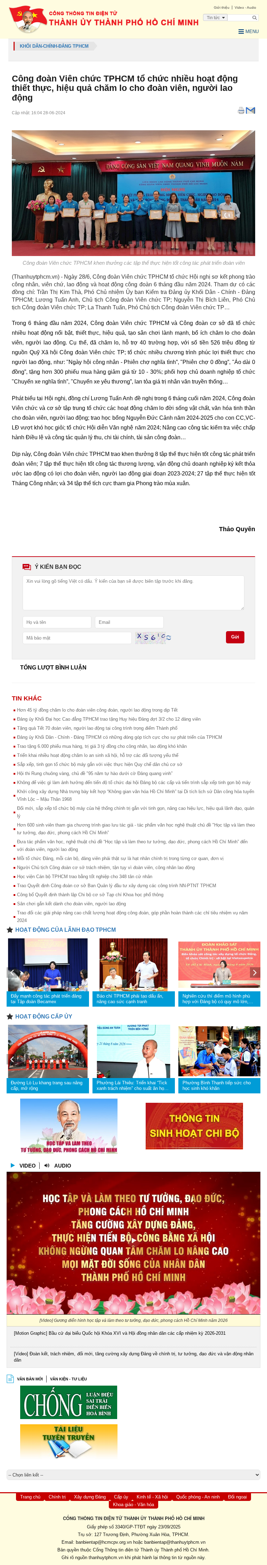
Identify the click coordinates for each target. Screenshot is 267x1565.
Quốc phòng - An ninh (198, 1497)
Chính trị (57, 1497)
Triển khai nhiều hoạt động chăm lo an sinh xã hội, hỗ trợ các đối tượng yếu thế (97, 755)
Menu (252, 31)
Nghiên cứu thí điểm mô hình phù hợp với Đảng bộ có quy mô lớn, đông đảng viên (216, 999)
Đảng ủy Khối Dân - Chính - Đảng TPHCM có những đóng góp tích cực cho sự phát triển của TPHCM (119, 737)
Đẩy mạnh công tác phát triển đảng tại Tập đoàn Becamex (46, 998)
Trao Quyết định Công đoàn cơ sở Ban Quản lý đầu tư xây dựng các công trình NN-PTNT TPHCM (116, 885)
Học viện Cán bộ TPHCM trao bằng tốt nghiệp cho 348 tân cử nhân (84, 876)
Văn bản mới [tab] (30, 1379)
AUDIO (62, 1166)
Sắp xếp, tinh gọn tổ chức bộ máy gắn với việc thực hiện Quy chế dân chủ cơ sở (100, 764)
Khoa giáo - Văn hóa (133, 1504)
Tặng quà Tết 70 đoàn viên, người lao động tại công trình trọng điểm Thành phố (97, 728)
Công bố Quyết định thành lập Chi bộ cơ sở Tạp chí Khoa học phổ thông (90, 894)
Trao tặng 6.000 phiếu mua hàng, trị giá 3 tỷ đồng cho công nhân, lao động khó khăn (102, 746)
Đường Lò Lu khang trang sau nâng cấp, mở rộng (46, 1085)
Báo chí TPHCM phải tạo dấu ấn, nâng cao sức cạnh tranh (130, 998)
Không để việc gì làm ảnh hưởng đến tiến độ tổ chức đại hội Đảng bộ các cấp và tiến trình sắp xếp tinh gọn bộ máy (134, 782)
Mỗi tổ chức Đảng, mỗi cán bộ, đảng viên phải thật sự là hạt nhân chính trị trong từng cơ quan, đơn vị (120, 858)
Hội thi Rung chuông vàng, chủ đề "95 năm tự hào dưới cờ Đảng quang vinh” (94, 773)
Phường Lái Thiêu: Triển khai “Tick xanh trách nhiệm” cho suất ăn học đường (132, 1085)
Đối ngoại (237, 1497)
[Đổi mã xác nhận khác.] (168, 637)
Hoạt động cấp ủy (43, 1017)
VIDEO (27, 1166)
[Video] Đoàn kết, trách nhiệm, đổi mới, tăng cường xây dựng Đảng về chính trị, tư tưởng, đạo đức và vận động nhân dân (133, 1357)
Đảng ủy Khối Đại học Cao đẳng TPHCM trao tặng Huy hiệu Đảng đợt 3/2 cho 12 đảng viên (109, 719)
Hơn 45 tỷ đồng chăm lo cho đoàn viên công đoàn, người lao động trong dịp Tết (97, 710)
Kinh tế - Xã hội (152, 1497)
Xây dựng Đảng (90, 1497)
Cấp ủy (121, 1497)
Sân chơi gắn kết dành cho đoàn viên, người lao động (71, 903)
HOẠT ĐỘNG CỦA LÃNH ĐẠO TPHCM (65, 930)
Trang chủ (30, 1497)
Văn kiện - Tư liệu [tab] (68, 1379)
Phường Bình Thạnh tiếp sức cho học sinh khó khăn (217, 1085)
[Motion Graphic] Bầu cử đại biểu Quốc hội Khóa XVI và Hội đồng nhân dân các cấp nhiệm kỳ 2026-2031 (120, 1333)
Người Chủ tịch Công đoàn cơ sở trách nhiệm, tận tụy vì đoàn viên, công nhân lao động (106, 867)
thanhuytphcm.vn (106, 1557)
